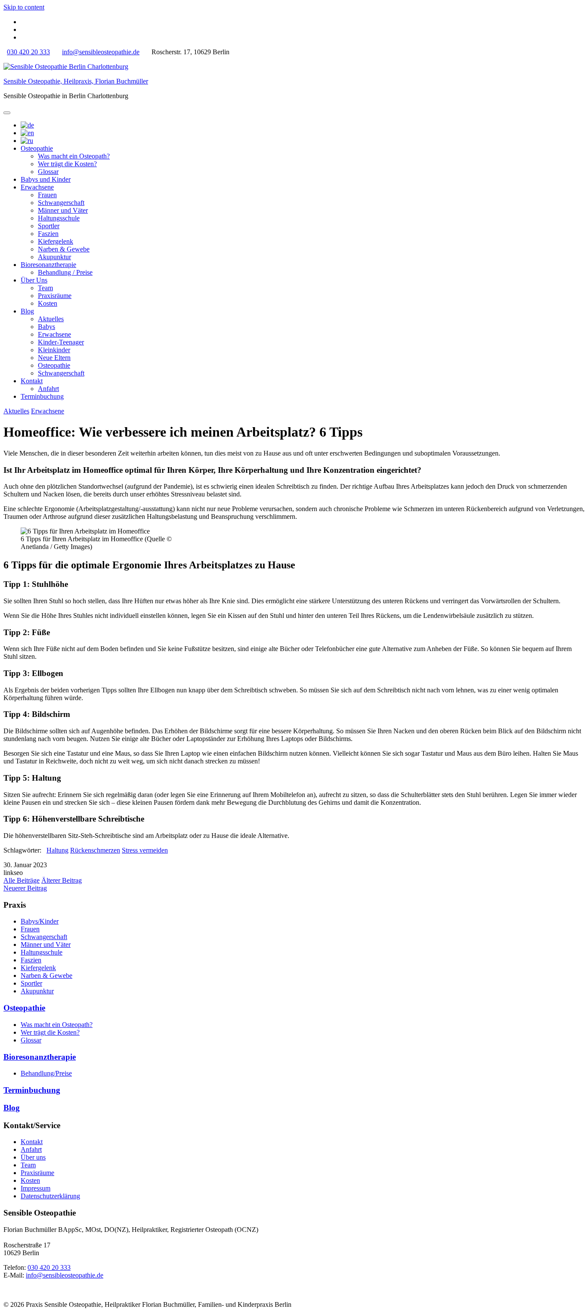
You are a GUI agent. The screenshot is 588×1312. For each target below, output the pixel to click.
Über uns (33, 1157)
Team (45, 288)
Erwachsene (37, 187)
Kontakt (32, 381)
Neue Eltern (54, 357)
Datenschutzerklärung (50, 1196)
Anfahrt (48, 388)
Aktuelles (51, 319)
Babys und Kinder (46, 179)
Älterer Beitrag (61, 880)
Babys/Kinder (40, 921)
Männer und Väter (63, 210)
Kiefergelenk (55, 241)
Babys (46, 326)
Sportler (48, 226)
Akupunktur (54, 257)
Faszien (48, 233)
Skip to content (23, 7)
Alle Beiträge (21, 880)
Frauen (47, 195)
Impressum (35, 1188)
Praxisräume (54, 295)
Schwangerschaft (61, 202)
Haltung (57, 850)
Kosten (47, 303)
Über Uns (34, 280)
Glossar (48, 171)
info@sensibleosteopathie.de (100, 52)
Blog (27, 311)
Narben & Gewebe (64, 249)
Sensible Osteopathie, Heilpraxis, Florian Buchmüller (75, 81)
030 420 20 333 (28, 52)
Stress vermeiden (145, 850)
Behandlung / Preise (65, 272)
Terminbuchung (42, 396)
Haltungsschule (59, 218)
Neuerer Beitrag (25, 888)
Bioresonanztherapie (48, 264)
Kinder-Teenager (61, 342)
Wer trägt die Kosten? (67, 163)
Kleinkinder (54, 350)
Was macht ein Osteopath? (74, 156)
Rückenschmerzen (95, 850)
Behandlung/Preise (46, 1073)
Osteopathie (37, 148)
